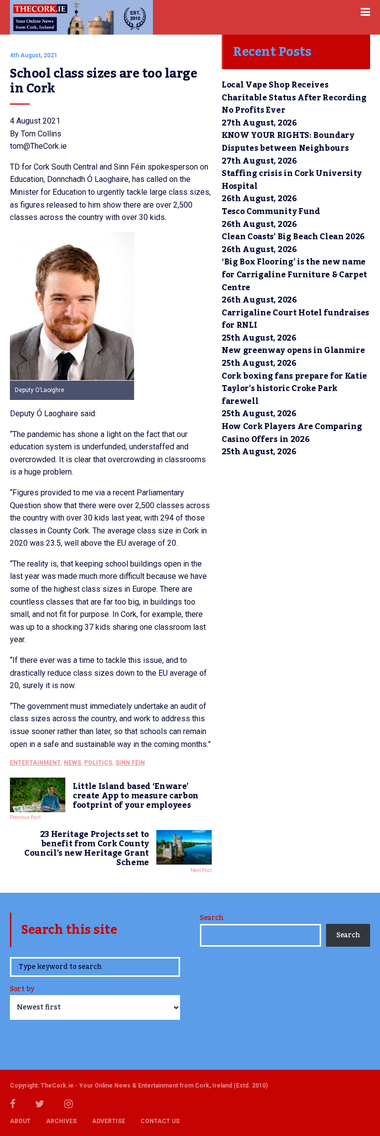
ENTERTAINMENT (35, 762)
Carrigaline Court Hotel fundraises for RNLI (295, 319)
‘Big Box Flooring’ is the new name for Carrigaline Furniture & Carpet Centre (294, 274)
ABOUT (20, 1121)
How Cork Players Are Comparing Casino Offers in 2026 (292, 433)
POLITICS (98, 762)
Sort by (22, 990)
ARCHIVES (61, 1121)
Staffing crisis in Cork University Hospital (292, 180)
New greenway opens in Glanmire (293, 350)
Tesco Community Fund (271, 211)
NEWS (72, 762)
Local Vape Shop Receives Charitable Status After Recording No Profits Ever (294, 97)
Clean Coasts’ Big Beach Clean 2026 (293, 237)
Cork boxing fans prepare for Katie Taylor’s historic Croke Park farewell (294, 388)
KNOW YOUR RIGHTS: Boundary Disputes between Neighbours (288, 142)
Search (211, 918)
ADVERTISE (108, 1121)
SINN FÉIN (130, 762)
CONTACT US (160, 1121)
